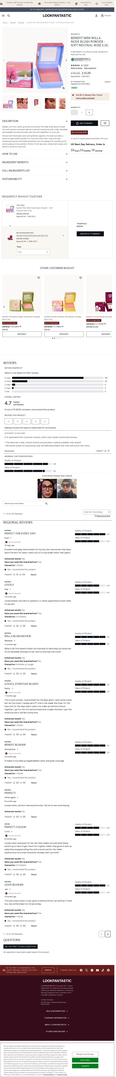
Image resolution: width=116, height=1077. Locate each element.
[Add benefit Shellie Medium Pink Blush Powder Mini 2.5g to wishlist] (80, 277)
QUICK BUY (21, 334)
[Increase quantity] (89, 112)
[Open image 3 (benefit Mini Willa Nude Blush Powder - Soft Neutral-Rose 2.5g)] (36, 103)
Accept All (85, 1066)
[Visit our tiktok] (103, 970)
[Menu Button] (3, 15)
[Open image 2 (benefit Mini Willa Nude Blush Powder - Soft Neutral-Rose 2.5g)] (22, 103)
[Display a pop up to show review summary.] (20, 326)
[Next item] (110, 307)
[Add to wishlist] (105, 123)
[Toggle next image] (66, 60)
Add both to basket (90, 234)
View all (108, 82)
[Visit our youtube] (97, 970)
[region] (57, 1060)
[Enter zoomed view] (63, 88)
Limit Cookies (85, 1060)
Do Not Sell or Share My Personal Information (53, 1003)
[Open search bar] (8, 15)
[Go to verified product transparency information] (81, 59)
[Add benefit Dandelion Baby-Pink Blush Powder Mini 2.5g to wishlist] (38, 277)
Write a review (76, 68)
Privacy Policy (49, 1075)
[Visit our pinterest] (108, 970)
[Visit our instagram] (92, 970)
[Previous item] (4, 307)
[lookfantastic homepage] (57, 15)
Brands (13, 23)
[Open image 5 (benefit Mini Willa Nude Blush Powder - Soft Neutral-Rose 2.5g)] (64, 103)
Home (5, 23)
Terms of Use (62, 1075)
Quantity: (76, 107)
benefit (21, 23)
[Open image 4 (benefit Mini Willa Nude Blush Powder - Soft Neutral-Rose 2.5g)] (50, 103)
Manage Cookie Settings (85, 1054)
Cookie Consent (47, 1000)
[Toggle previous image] (4, 60)
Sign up (48, 970)
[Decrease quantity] (74, 112)
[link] (96, 15)
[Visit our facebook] (81, 970)
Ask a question (90, 68)
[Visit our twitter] (86, 970)
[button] (90, 60)
